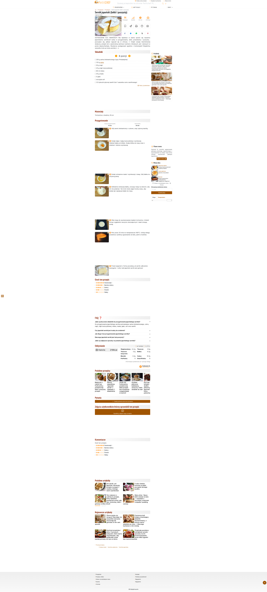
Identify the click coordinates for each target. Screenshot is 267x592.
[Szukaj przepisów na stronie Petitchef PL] (163, 3)
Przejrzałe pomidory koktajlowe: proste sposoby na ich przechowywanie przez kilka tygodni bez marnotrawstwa (136, 534)
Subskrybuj (161, 192)
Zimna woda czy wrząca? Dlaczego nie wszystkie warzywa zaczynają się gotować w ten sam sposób (108, 520)
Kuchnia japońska (123, 547)
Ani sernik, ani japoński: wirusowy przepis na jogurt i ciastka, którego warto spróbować (113, 487)
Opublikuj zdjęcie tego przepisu (122, 413)
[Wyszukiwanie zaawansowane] (165, 4)
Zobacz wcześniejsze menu (161, 183)
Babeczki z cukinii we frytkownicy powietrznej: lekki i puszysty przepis (100, 387)
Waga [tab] (153, 197)
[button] (97, 26)
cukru (102, 62)
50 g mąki (99, 65)
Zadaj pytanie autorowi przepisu (123, 401)
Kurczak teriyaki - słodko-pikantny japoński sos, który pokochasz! (148, 388)
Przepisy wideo (100, 576)
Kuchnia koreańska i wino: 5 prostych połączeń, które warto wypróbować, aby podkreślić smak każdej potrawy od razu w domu (108, 534)
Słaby (106, 292)
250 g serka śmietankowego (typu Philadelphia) (112, 59)
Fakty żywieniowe (144, 85)
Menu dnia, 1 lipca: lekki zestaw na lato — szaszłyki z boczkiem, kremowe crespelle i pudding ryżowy (136, 499)
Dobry (106, 287)
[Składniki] (2, 296)
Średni (106, 290)
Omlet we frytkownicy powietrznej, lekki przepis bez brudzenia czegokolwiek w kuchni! (124, 388)
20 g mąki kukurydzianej (104, 68)
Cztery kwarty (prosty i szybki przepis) (165, 167)
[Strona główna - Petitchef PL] (95, 9)
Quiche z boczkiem (164, 172)
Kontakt (137, 574)
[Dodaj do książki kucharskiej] (125, 26)
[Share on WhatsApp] (136, 33)
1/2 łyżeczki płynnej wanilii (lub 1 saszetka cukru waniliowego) (116, 82)
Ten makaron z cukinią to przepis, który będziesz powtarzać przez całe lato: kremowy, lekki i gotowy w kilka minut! (108, 499)
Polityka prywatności (140, 576)
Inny (169, 7)
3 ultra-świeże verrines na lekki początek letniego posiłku (141, 486)
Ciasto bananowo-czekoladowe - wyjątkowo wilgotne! (164, 180)
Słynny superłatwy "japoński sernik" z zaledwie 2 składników (111, 387)
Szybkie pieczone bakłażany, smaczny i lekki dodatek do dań (137, 386)
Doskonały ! (108, 283)
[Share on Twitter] (142, 33)
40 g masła (99, 74)
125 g (100, 62)
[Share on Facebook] (125, 33)
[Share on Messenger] (130, 33)
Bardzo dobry (108, 285)
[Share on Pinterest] (148, 33)
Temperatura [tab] (161, 197)
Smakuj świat (102, 547)
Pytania (154, 7)
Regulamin (138, 579)
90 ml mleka (100, 71)
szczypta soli (100, 79)
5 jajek (98, 76)
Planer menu (161, 158)
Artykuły (136, 7)
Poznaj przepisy (100, 545)
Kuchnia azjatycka (112, 547)
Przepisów (118, 7)
